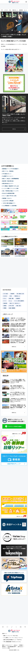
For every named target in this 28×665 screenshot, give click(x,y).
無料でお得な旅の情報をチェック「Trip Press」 (12, 639)
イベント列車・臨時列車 (19, 300)
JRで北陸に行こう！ (7, 173)
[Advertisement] (14, 148)
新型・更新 (11, 298)
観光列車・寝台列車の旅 (7, 181)
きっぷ (25, 10)
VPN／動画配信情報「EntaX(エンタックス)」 (12, 641)
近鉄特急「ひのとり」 (7, 198)
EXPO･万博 (11, 305)
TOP (2, 10)
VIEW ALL (14, 129)
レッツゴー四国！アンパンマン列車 (10, 188)
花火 (10, 10)
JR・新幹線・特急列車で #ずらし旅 (10, 186)
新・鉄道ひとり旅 (20, 293)
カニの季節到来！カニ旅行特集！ (9, 205)
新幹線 (5, 305)
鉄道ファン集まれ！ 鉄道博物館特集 (10, 178)
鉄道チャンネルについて (7, 645)
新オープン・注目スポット (15, 303)
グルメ (5, 298)
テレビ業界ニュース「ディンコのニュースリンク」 (13, 637)
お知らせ (15, 645)
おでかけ (6, 10)
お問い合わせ (20, 646)
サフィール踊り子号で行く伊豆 (9, 195)
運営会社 (4, 646)
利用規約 (21, 645)
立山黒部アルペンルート (7, 176)
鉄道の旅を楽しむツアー (7, 183)
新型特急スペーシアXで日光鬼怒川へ (10, 168)
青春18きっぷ (15, 10)
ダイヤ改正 (6, 293)
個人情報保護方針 (11, 646)
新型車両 (21, 10)
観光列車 (5, 303)
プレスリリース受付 (6, 648)
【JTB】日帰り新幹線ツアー (8, 203)
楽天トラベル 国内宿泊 (7, 171)
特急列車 (12, 293)
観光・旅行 (19, 305)
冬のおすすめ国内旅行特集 (8, 193)
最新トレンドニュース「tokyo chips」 (11, 635)
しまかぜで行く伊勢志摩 (7, 200)
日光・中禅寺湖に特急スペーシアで (10, 190)
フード (5, 300)
